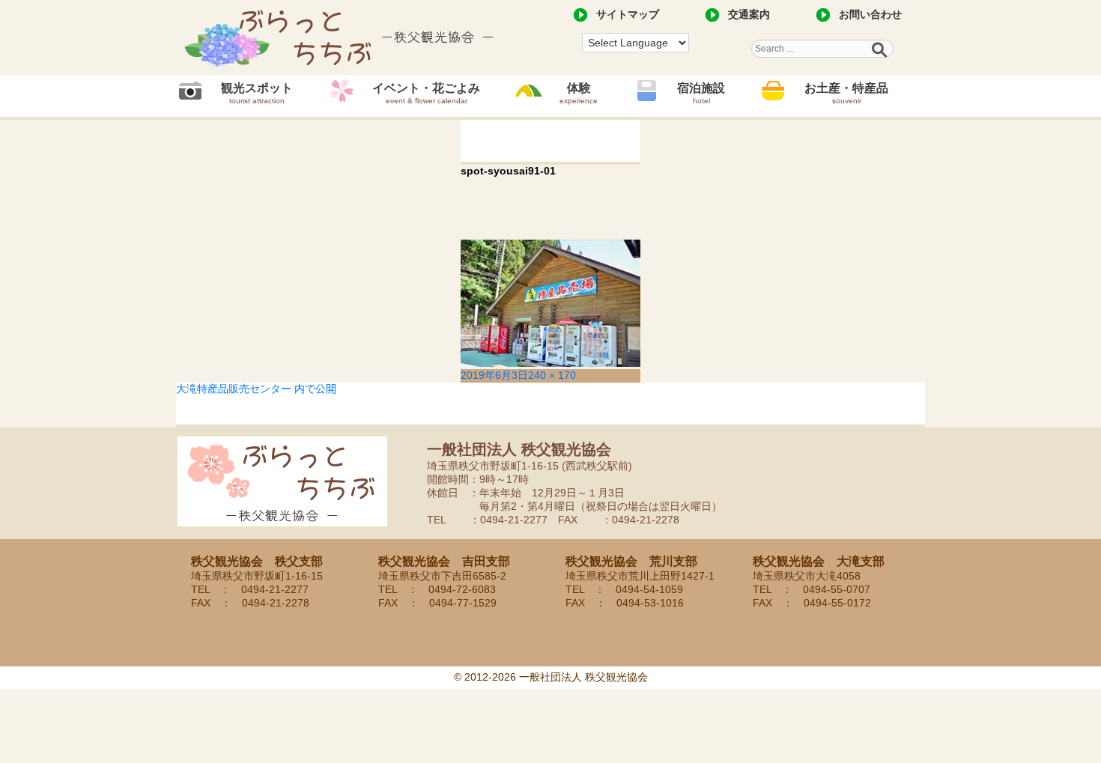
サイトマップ (627, 14)
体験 (578, 93)
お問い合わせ (870, 14)
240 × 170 (552, 375)
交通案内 (749, 14)
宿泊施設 (701, 93)
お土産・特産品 (846, 93)
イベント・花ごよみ (426, 93)
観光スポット (257, 93)
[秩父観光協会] (341, 37)
